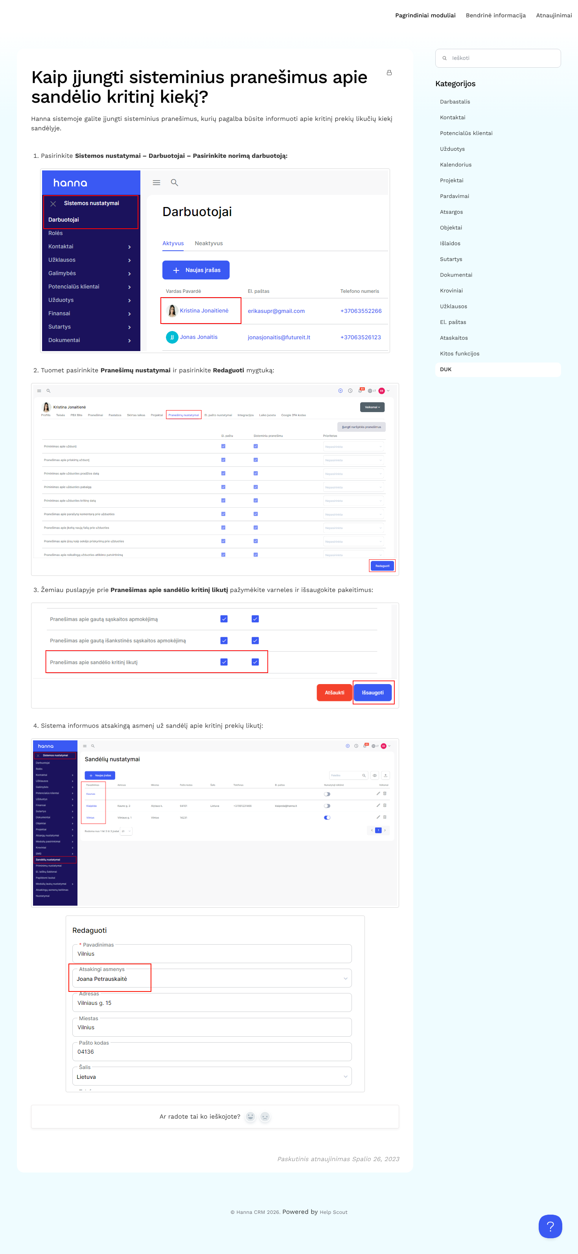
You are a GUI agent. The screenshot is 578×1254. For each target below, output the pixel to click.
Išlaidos (450, 243)
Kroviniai (451, 291)
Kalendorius (456, 165)
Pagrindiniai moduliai (425, 15)
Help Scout (333, 1212)
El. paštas (453, 322)
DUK (446, 369)
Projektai (452, 181)
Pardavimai (454, 196)
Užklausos (453, 306)
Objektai (451, 228)
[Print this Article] (390, 73)
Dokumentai (456, 275)
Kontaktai (453, 118)
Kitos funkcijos (460, 354)
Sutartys (451, 259)
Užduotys (452, 149)
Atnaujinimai (554, 15)
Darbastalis (455, 102)
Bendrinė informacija (496, 15)
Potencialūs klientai (466, 133)
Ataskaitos (454, 338)
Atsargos (451, 212)
